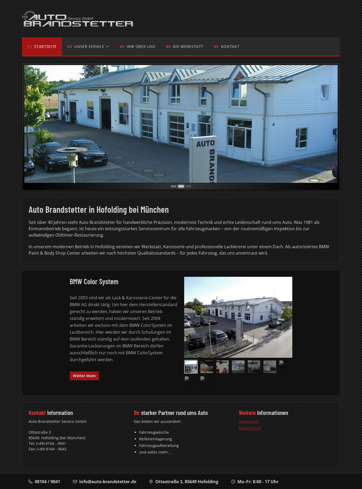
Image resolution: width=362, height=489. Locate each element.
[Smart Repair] (206, 366)
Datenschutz (250, 428)
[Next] (327, 124)
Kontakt (230, 46)
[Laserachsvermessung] (222, 366)
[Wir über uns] (238, 366)
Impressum (249, 421)
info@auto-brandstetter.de (107, 482)
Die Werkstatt (188, 46)
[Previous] (34, 124)
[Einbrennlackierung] (191, 382)
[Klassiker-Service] (254, 366)
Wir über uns (141, 46)
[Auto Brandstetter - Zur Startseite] (77, 19)
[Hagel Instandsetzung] (269, 366)
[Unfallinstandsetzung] (206, 382)
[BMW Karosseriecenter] (285, 366)
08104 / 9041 (47, 482)
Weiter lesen (84, 375)
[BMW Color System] (191, 366)
